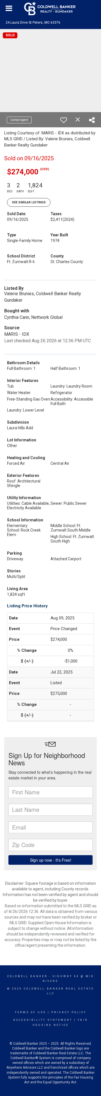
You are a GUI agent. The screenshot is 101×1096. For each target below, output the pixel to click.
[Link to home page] (50, 8)
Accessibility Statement (42, 1020)
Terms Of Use (30, 1012)
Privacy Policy (68, 1012)
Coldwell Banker (27, 976)
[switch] (64, 120)
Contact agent (19, 119)
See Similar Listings (29, 202)
